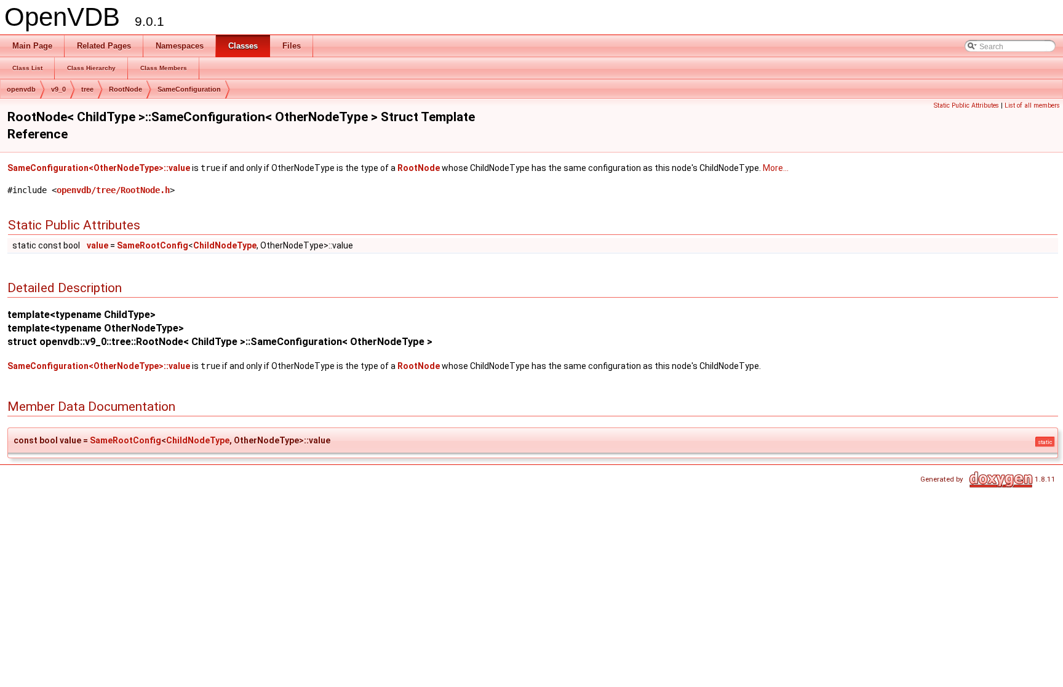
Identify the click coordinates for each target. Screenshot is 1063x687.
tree (87, 89)
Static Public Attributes (966, 105)
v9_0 (58, 89)
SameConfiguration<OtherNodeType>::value (98, 168)
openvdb (21, 89)
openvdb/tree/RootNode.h (113, 190)
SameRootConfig (152, 245)
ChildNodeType (225, 245)
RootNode (125, 89)
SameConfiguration (189, 89)
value (97, 245)
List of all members (1032, 105)
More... (776, 168)
